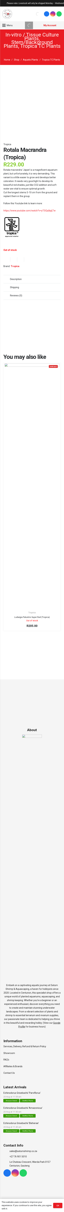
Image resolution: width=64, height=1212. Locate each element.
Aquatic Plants (30, 59)
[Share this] (13, 259)
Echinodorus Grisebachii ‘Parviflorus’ (22, 1093)
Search (31, 14)
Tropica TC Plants (40, 46)
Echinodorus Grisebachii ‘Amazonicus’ (23, 1108)
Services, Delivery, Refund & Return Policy (24, 1046)
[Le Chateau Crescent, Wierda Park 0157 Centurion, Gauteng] (6, 1164)
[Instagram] (52, 14)
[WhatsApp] (59, 14)
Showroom (9, 1053)
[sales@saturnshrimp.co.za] (6, 1151)
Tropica (7, 144)
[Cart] (60, 25)
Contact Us (9, 1073)
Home (7, 59)
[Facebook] (46, 14)
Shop (16, 59)
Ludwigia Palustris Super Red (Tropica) (32, 617)
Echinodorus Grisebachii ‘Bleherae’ (21, 1123)
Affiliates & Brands (12, 1066)
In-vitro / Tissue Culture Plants (32, 37)
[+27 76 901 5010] (6, 1156)
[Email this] (6, 259)
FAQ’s (6, 1059)
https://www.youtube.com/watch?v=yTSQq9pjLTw (29, 210)
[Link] (7, 14)
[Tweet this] (20, 259)
